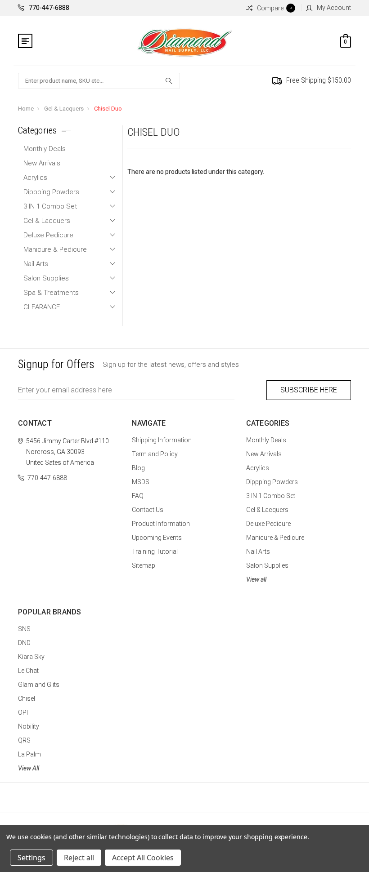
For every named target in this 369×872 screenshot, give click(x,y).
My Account (334, 7)
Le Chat (28, 670)
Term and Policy (155, 454)
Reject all (79, 858)
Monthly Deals (44, 149)
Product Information (161, 523)
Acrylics (35, 178)
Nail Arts (35, 264)
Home (26, 108)
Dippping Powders (51, 192)
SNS (24, 628)
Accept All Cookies (143, 858)
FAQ (138, 495)
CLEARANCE (41, 307)
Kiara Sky (31, 656)
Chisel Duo (108, 108)
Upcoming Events (157, 537)
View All (28, 768)
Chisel (26, 698)
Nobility (28, 726)
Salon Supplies (46, 278)
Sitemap (143, 565)
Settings (31, 858)
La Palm (29, 754)
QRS (24, 740)
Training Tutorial (155, 551)
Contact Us (147, 509)
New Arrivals (41, 163)
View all (256, 579)
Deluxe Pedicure (48, 235)
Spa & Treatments (51, 293)
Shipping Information (162, 440)
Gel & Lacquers (64, 108)
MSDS (140, 481)
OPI (23, 712)
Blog (138, 468)
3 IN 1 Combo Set (50, 206)
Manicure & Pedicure (55, 249)
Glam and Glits (38, 684)
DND (24, 642)
